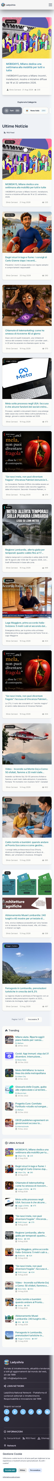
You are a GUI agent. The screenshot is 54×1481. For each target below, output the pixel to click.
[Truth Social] (6, 1419)
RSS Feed (10, 133)
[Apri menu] (50, 4)
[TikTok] (31, 1412)
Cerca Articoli (13, 1438)
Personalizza (35, 1470)
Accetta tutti (10, 1470)
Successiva (33, 1019)
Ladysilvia (17, 1362)
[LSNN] (47, 1412)
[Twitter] (23, 1412)
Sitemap (45, 1438)
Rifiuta (22, 1470)
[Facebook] (6, 1412)
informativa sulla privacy (11, 1477)
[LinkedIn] (39, 1412)
